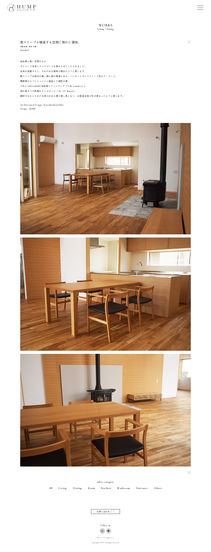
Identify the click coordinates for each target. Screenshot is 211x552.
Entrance (142, 488)
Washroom (123, 488)
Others (158, 488)
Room (91, 488)
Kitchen (106, 488)
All (51, 488)
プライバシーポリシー (105, 538)
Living (63, 488)
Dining (77, 488)
